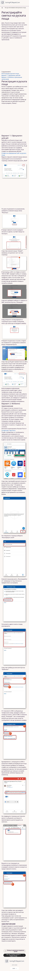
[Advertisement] (14, 55)
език (14, 968)
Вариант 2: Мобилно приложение (12, 77)
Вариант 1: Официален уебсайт (11, 75)
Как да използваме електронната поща (15, 7)
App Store (12, 430)
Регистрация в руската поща (10, 73)
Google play (5, 430)
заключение (5, 79)
